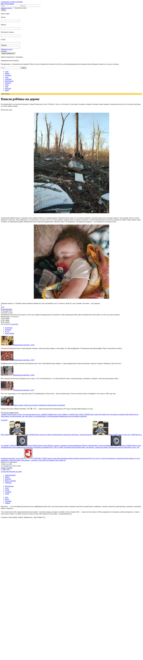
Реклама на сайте (16, 471)
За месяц (8, 329)
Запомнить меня (20, 8)
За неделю (8, 328)
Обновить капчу (7, 49)
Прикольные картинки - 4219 (23, 360)
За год (7, 331)
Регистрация (9, 3)
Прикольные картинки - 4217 (23, 390)
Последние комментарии (10, 412)
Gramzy (3, 468)
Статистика (5, 2)
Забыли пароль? (6, 8)
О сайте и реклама (16, 2)
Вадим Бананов (6, 309)
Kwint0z (9, 468)
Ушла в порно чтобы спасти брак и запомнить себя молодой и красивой (39, 405)
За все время (9, 333)
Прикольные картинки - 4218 (23, 345)
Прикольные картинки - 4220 (23, 375)
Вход (2, 3)
